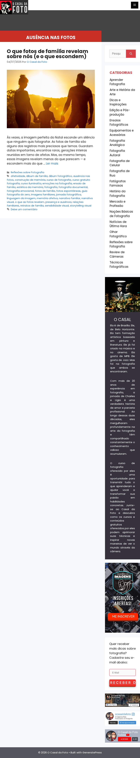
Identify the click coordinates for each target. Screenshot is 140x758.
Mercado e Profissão (117, 203)
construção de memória (30, 180)
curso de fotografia (59, 180)
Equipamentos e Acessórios (122, 132)
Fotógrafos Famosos (118, 183)
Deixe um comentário (24, 209)
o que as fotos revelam (29, 202)
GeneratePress (92, 752)
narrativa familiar (69, 198)
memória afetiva (47, 198)
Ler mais (52, 163)
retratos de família (32, 205)
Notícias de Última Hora (118, 224)
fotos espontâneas (68, 191)
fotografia (50, 187)
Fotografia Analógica (117, 143)
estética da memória (30, 187)
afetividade (18, 176)
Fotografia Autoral (117, 153)
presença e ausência (58, 202)
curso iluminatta (31, 183)
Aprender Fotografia (117, 82)
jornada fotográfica (68, 194)
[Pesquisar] (131, 54)
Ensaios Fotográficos (119, 122)
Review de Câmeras (117, 254)
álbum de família (37, 176)
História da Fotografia (117, 193)
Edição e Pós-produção (120, 112)
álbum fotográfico (60, 176)
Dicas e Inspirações (118, 102)
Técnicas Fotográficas (119, 264)
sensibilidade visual (57, 205)
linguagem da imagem (21, 198)
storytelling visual (80, 205)
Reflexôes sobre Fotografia (27, 172)
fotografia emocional (20, 191)
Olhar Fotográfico (118, 234)
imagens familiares (43, 194)
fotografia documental (73, 187)
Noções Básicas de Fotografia (121, 214)
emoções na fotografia (57, 183)
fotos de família (45, 191)
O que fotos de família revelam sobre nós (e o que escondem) (47, 54)
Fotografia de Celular (120, 163)
